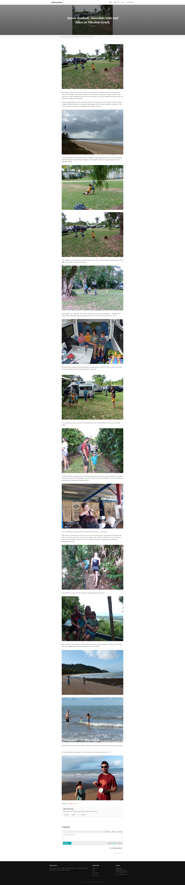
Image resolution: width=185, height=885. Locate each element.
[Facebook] (49, 873)
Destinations (130, 2)
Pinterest (83, 814)
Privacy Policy (95, 875)
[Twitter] (53, 873)
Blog (122, 2)
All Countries (95, 873)
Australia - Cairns (72, 803)
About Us (116, 2)
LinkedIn (73, 814)
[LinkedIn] (51, 873)
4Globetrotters (56, 2)
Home (110, 2)
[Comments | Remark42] (92, 842)
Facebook (66, 814)
